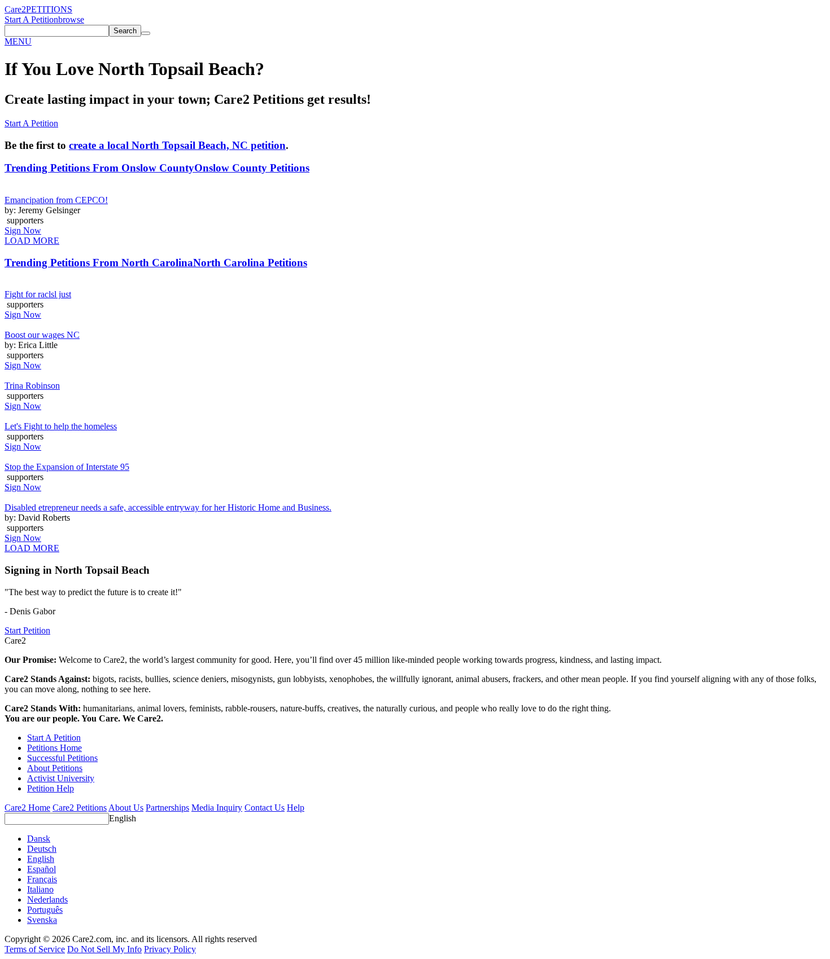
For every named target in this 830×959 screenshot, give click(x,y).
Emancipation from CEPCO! (56, 200)
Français (42, 879)
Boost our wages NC (42, 335)
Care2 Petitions (80, 807)
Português (45, 909)
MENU (18, 41)
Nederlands (47, 899)
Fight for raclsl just (38, 294)
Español (41, 869)
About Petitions (54, 768)
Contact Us (264, 807)
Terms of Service (35, 949)
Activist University (60, 778)
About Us (125, 807)
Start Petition (27, 630)
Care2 (15, 9)
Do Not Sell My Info (104, 949)
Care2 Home (27, 807)
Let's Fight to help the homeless (61, 426)
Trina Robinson (32, 385)
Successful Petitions (62, 758)
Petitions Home (54, 748)
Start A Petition (31, 19)
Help (295, 807)
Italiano (40, 889)
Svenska (42, 920)
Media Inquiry (216, 807)
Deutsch (41, 849)
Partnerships (167, 807)
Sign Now (23, 230)
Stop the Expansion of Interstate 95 (67, 467)
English (122, 818)
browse (71, 19)
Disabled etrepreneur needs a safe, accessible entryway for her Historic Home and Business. (168, 507)
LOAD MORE (32, 240)
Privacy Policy (170, 949)
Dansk (38, 838)
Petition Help (50, 788)
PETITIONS (49, 9)
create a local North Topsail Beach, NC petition (177, 145)
